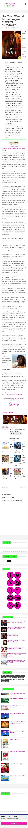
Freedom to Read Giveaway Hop (17, 751)
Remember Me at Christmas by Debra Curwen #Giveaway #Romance (16, 648)
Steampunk (20, 679)
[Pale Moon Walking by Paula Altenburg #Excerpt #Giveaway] (17, 458)
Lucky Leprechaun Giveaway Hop (17, 698)
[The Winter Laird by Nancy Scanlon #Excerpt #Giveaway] (17, 445)
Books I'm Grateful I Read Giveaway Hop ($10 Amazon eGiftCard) (18, 722)
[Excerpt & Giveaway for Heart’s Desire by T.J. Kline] (17, 471)
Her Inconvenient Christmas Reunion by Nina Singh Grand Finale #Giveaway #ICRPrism (16, 655)
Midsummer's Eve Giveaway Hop (17, 775)
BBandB (4, 675)
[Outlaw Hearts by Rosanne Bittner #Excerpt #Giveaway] (5, 471)
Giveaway (15, 677)
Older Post (22, 487)
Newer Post (5, 487)
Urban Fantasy (5, 681)
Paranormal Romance (7, 679)
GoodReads (14, 400)
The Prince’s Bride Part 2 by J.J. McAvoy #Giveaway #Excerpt (16, 641)
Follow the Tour (14, 145)
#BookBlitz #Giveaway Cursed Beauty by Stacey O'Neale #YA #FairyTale (16, 621)
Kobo (23, 148)
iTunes (19, 148)
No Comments (18, 27)
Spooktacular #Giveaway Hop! (17, 713)
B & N (9, 148)
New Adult (21, 677)
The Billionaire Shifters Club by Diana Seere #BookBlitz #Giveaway (16, 628)
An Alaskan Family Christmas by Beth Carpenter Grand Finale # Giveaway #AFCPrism (16, 661)
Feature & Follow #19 (14, 739)
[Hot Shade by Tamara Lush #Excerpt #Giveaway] (5, 458)
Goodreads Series (14, 146)
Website (12, 398)
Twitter (22, 398)
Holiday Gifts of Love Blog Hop (17, 764)
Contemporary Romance (13, 675)
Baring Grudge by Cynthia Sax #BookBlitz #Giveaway (14, 634)
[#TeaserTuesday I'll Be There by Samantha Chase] (5, 445)
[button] (14, 816)
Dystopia (22, 675)
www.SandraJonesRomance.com (14, 394)
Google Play (14, 148)
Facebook (17, 398)
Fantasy (9, 677)
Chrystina (8, 27)
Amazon (5, 148)
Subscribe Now (13, 823)
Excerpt (3, 677)
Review (15, 679)
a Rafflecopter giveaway (7, 412)
